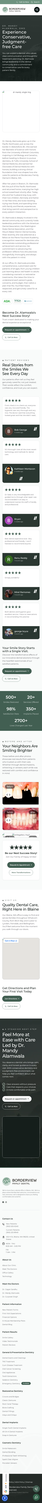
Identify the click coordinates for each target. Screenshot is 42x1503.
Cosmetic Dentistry (11, 1443)
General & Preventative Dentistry (18, 1352)
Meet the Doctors (10, 1284)
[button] (4, 1498)
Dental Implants (10, 1422)
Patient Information (12, 1304)
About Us (6, 1260)
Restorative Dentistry (12, 1391)
